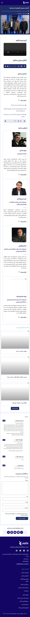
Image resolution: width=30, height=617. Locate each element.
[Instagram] (21, 532)
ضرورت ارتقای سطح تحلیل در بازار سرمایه (17, 377)
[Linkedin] (11, 532)
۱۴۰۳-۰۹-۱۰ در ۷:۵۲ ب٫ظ (19, 422)
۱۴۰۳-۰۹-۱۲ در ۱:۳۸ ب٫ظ (19, 458)
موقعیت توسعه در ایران (21, 351)
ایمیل (26, 502)
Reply (4, 420)
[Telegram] (18, 532)
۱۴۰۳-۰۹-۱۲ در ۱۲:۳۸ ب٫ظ (18, 441)
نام (27, 496)
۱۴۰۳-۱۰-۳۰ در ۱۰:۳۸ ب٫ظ (19, 466)
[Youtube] (15, 532)
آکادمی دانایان (25, 11)
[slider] (10, 66)
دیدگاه (26, 480)
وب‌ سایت (26, 508)
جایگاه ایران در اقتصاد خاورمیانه (19, 403)
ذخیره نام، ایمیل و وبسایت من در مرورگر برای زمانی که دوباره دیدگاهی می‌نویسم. (16, 514)
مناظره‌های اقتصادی (18, 11)
